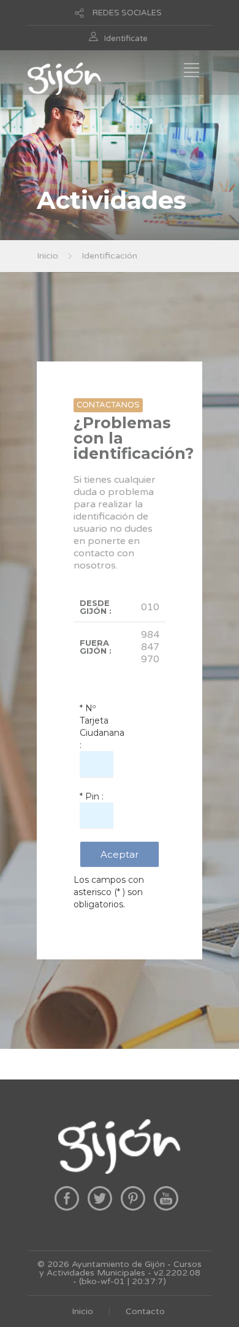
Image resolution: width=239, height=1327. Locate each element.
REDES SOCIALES (127, 13)
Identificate (126, 38)
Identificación (109, 256)
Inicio (47, 256)
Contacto (145, 1311)
